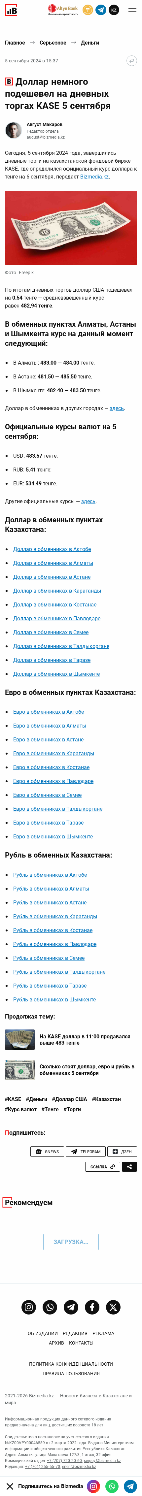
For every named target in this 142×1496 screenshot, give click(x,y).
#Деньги (36, 1099)
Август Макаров (44, 124)
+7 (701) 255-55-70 (42, 1466)
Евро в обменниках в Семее (47, 795)
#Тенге (50, 1109)
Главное (15, 43)
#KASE (13, 1099)
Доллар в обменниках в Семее (51, 632)
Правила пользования (71, 1373)
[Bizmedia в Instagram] (93, 1486)
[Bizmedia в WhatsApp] (112, 1486)
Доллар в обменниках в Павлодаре (56, 618)
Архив (56, 1343)
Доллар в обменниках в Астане (51, 577)
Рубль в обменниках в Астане (50, 902)
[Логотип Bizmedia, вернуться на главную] (11, 10)
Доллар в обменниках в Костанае (54, 605)
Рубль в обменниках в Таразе (50, 986)
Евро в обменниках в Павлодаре (53, 781)
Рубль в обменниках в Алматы (51, 889)
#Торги (72, 1109)
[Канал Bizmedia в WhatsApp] (50, 1307)
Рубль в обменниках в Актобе (50, 875)
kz (114, 10)
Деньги (90, 43)
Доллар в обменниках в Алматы (53, 563)
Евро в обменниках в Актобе (48, 712)
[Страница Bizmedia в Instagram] (28, 1307)
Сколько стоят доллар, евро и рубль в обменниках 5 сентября (87, 1069)
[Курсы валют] (87, 10)
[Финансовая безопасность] (63, 10)
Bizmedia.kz (94, 177)
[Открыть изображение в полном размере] (71, 228)
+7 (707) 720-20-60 (64, 1460)
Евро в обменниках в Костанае (51, 767)
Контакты (81, 1343)
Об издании (43, 1333)
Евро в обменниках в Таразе (48, 823)
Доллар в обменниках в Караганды (57, 591)
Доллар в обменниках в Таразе (51, 660)
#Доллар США (69, 1099)
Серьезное (53, 43)
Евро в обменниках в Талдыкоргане (57, 809)
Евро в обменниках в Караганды (53, 753)
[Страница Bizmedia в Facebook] (92, 1307)
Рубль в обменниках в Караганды (55, 916)
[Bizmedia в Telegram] (130, 1486)
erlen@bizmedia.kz (79, 1466)
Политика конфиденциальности (71, 1364)
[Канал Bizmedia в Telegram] (71, 1307)
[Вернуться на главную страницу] (131, 60)
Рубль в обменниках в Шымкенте (54, 999)
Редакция (75, 1333)
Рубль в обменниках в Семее (49, 958)
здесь (117, 408)
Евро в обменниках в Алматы (49, 726)
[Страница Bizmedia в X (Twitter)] (113, 1307)
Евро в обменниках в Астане (48, 739)
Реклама (103, 1333)
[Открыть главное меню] (132, 10)
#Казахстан (106, 1099)
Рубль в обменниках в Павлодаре (54, 944)
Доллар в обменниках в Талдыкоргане (61, 646)
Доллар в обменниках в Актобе (52, 549)
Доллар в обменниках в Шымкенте (56, 674)
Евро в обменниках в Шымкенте (53, 836)
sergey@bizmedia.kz (102, 1460)
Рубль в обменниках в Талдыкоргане (59, 972)
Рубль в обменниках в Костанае (52, 930)
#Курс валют (21, 1109)
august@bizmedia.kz (46, 137)
